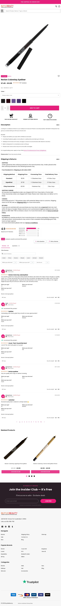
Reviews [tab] (4, 246)
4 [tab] (34, 476)
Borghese (44, 549)
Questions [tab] (14, 246)
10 (41, 422)
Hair (22, 568)
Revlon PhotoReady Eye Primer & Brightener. (35, 150)
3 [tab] (31, 476)
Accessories (24, 571)
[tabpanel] (15, 454)
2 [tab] (29, 476)
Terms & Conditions (31, 223)
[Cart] (59, 6)
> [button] (44, 422)
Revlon (3, 549)
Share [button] (4, 297)
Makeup (3, 568)
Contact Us (24, 537)
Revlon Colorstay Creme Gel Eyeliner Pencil (45, 463)
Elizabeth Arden (25, 554)
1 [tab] (26, 476)
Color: (3, 91)
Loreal (2, 551)
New (2, 539)
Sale (2, 537)
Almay (2, 556)
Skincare (3, 571)
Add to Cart (34, 108)
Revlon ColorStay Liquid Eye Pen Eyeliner (16, 463)
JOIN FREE (48, 501)
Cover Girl (24, 549)
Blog (22, 539)
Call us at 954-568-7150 (7, 521)
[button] (56, 297)
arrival (34, 258)
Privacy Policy (30, 603)
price (9, 258)
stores (16, 258)
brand (41, 258)
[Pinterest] (5, 526)
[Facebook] (2, 526)
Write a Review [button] (54, 241)
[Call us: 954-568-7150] (56, 6)
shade (22, 258)
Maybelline (4, 554)
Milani (22, 556)
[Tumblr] (12, 526)
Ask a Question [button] (40, 241)
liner (28, 258)
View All (44, 551)
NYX (22, 551)
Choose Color (15, 472)
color (3, 258)
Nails (22, 566)
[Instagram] (9, 526)
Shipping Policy (22, 202)
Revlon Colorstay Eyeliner (7, 294)
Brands (3, 534)
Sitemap (44, 534)
